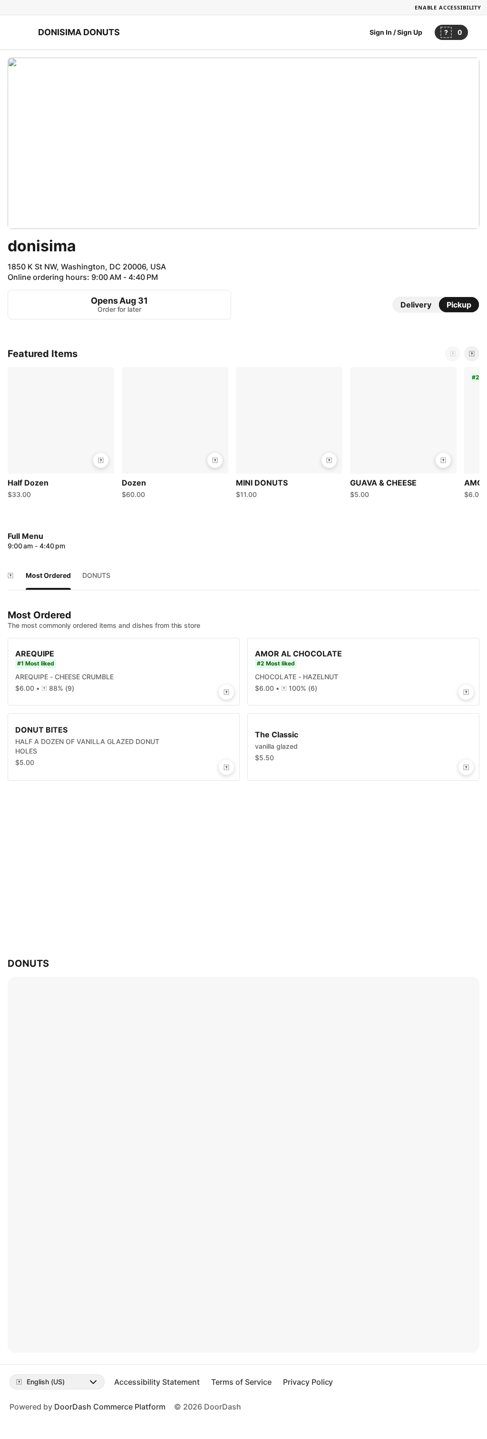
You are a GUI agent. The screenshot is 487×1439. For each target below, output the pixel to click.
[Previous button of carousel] (452, 353)
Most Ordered (48, 575)
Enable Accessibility (448, 7)
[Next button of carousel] (471, 353)
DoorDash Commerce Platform (110, 1406)
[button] (61, 435)
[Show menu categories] (10, 575)
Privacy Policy (308, 1382)
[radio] (416, 304)
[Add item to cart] (100, 460)
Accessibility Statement (157, 1382)
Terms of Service (241, 1382)
